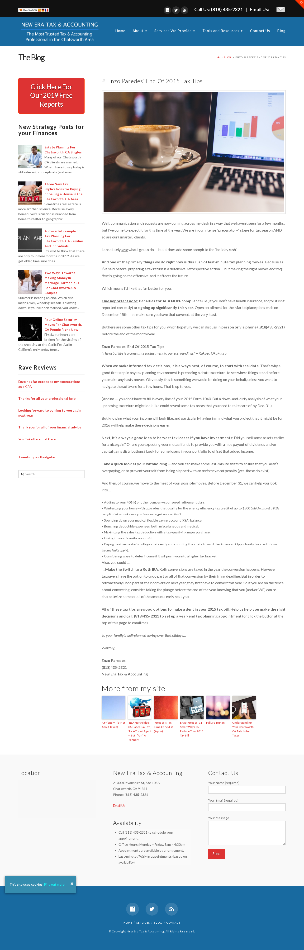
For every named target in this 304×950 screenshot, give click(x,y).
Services (143, 922)
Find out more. (54, 884)
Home (120, 30)
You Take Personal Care (37, 439)
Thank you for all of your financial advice (49, 427)
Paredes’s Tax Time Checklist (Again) (163, 727)
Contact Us (260, 30)
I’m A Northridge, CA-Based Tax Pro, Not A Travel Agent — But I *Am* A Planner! (139, 731)
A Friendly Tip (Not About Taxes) (113, 725)
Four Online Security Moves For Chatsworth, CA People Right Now (63, 325)
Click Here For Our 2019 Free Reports (51, 95)
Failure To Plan (215, 722)
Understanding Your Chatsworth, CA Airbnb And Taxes (243, 729)
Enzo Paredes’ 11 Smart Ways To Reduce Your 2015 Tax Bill (191, 729)
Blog (281, 30)
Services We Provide (174, 30)
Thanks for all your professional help (47, 398)
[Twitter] (176, 10)
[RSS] (184, 10)
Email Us (119, 805)
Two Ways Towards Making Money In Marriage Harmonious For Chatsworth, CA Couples (61, 283)
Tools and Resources (221, 30)
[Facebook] (167, 10)
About (139, 30)
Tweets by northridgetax (37, 457)
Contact (173, 922)
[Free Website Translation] (33, 9)
